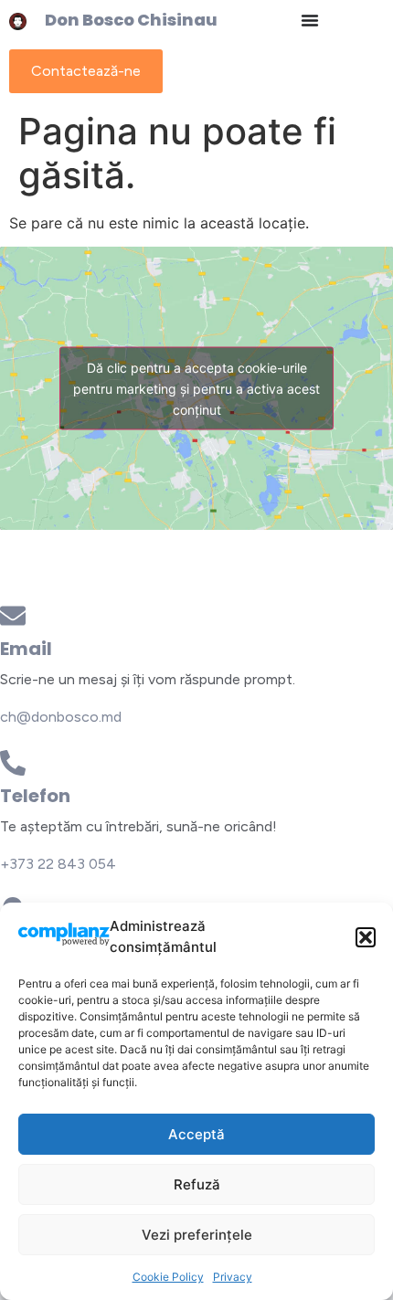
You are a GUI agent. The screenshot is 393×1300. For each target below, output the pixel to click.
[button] (365, 937)
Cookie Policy (168, 1277)
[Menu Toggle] (310, 20)
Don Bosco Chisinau (131, 19)
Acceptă (196, 1134)
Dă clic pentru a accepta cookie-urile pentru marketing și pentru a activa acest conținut (196, 388)
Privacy (232, 1277)
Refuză (197, 1184)
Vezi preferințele (197, 1234)
